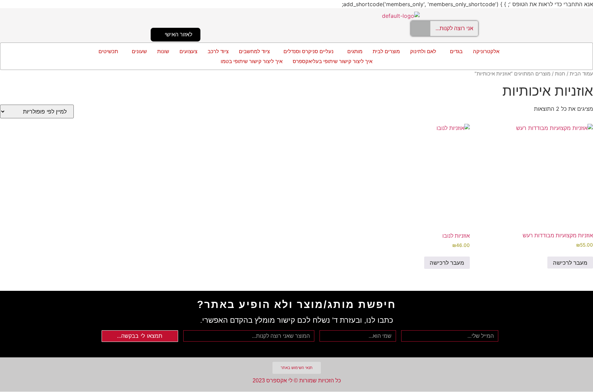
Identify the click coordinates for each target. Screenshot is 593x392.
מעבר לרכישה (570, 262)
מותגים (354, 51)
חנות (560, 74)
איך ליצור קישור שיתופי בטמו (251, 61)
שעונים (139, 51)
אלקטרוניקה (486, 51)
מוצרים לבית (386, 51)
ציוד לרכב (218, 51)
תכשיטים (108, 51)
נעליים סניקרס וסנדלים (308, 51)
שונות (163, 51)
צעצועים (188, 51)
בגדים (456, 51)
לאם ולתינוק (423, 51)
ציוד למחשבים (254, 51)
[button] (454, 51)
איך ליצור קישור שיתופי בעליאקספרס (332, 61)
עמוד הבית (581, 74)
